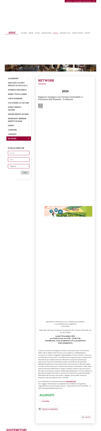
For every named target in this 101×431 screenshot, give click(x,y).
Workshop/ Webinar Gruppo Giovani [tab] (17, 119)
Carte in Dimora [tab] (15, 98)
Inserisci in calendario (49, 409)
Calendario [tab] (13, 78)
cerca (25, 173)
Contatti (87, 33)
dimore (31, 33)
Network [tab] (12, 139)
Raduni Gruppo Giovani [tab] (18, 114)
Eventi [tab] (11, 125)
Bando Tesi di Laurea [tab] (17, 94)
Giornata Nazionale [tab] (17, 90)
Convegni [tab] (12, 130)
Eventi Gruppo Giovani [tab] (14, 108)
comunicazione (46, 33)
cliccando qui (71, 381)
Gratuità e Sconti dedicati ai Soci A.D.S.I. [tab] (18, 84)
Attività (55, 33)
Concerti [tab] (12, 134)
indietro (87, 417)
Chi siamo (24, 33)
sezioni (37, 33)
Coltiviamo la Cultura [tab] (18, 103)
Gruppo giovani (77, 33)
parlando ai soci (65, 33)
